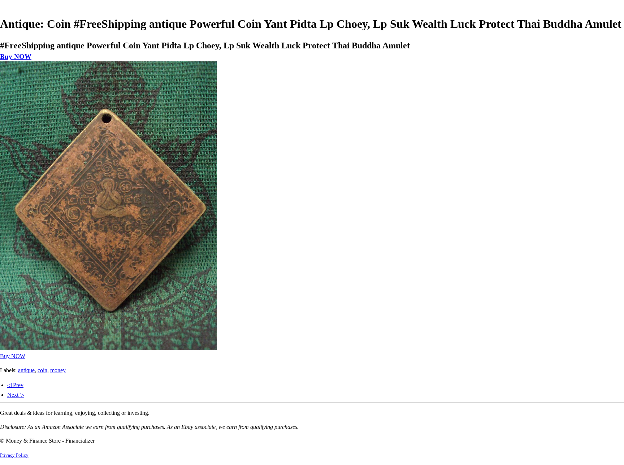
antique (26, 370)
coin (42, 370)
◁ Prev (15, 385)
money (58, 370)
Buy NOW (15, 56)
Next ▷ (15, 395)
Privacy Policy (14, 455)
